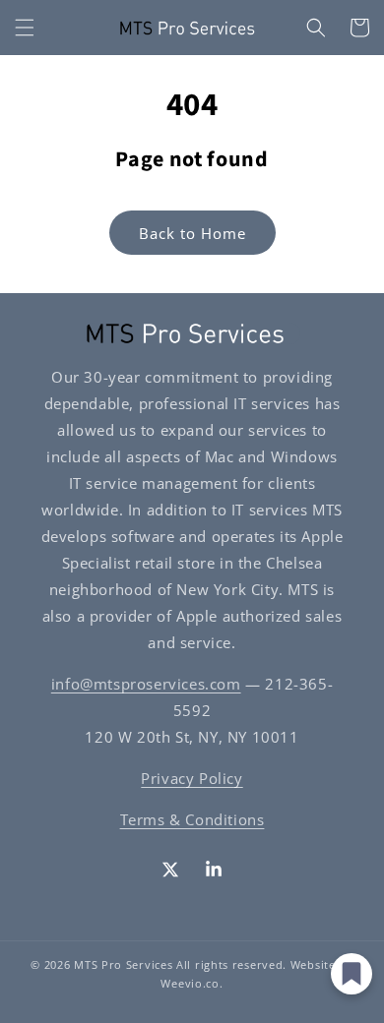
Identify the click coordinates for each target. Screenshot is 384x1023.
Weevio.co (189, 983)
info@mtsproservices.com (146, 683)
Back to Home (192, 233)
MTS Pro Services (123, 964)
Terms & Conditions (192, 819)
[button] (24, 27)
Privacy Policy (191, 778)
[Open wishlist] (351, 973)
